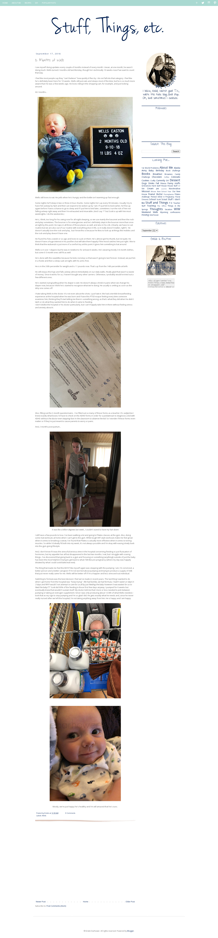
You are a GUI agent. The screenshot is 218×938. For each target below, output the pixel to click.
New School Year (164, 191)
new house (154, 215)
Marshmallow (174, 188)
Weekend (146, 212)
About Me (166, 167)
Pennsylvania (169, 194)
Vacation (168, 209)
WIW (177, 209)
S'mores (145, 199)
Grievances (146, 186)
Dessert (175, 180)
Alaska (177, 167)
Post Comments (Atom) (56, 906)
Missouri (146, 191)
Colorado (175, 176)
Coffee (166, 177)
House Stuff (172, 186)
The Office (161, 206)
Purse (177, 197)
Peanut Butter (155, 194)
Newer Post (41, 901)
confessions (175, 212)
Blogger (130, 931)
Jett (157, 188)
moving (145, 214)
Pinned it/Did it (157, 197)
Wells (44, 815)
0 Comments (70, 813)
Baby (151, 170)
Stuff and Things (156, 203)
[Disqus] (85, 861)
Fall (157, 183)
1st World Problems (150, 168)
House (164, 186)
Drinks (151, 183)
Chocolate (157, 176)
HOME (5, 3)
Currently (160, 180)
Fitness (163, 183)
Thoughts (156, 209)
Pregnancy (170, 197)
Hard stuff (156, 186)
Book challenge (173, 170)
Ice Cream (147, 188)
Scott (159, 199)
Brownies (168, 174)
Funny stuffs (173, 183)
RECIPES (28, 3)
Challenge (146, 177)
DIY (36, 3)
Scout (164, 199)
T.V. (171, 202)
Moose (153, 191)
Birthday (160, 170)
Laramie (164, 189)
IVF (179, 186)
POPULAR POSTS (49, 3)
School (152, 199)
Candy (177, 174)
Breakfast (157, 174)
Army (144, 170)
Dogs (144, 183)
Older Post (130, 901)
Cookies (145, 180)
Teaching (151, 205)
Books (146, 174)
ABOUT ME (16, 3)
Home (85, 901)
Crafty (152, 180)
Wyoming (164, 212)
